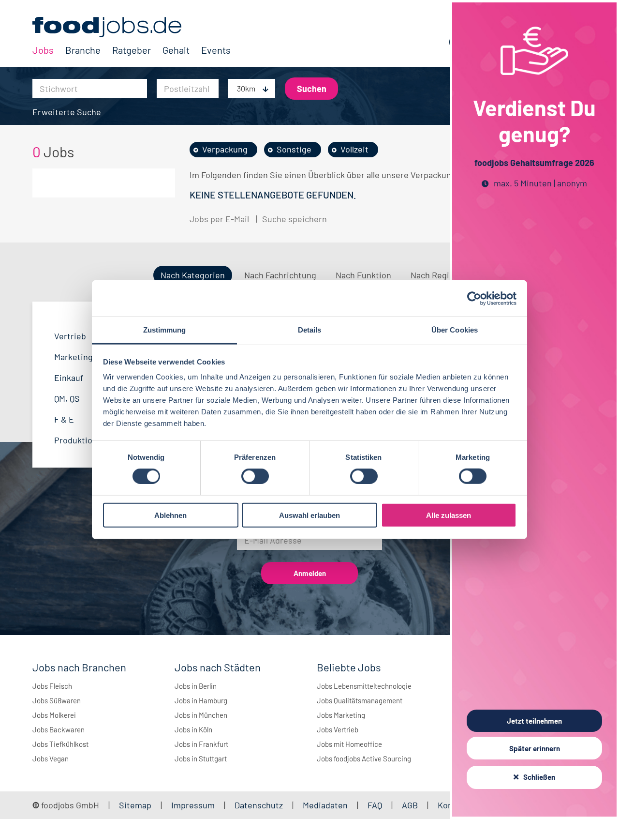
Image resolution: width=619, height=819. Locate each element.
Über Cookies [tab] (454, 330)
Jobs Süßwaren (56, 700)
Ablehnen (170, 515)
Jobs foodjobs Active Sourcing (364, 758)
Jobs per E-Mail (219, 218)
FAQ (375, 805)
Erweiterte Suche (66, 111)
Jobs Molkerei (54, 715)
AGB (411, 805)
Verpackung (225, 149)
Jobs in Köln (193, 729)
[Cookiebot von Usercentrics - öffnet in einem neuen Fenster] (474, 298)
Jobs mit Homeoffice (349, 744)
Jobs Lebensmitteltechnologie (364, 686)
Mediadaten (325, 805)
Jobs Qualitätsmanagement (359, 700)
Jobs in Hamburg (201, 700)
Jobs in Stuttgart (201, 758)
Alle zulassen (448, 515)
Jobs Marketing (341, 715)
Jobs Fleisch (52, 686)
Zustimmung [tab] (164, 330)
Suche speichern (294, 218)
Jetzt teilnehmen (534, 720)
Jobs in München (201, 715)
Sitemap (135, 805)
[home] (131, 27)
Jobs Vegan (50, 758)
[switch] (255, 476)
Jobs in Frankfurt (201, 744)
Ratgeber (131, 50)
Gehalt (176, 50)
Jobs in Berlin (196, 686)
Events (216, 50)
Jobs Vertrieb (337, 729)
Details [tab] (310, 330)
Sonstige (294, 149)
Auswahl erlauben (309, 515)
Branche (83, 50)
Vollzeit (354, 149)
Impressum (193, 805)
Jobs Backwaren (58, 729)
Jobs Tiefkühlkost (60, 744)
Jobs (43, 50)
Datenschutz (260, 805)
